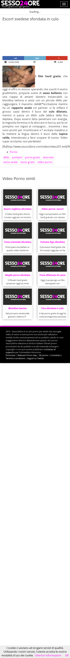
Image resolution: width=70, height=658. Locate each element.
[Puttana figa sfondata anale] (52, 230)
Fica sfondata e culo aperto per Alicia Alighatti (52, 309)
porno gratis (32, 157)
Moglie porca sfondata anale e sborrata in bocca (17, 276)
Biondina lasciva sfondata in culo (17, 309)
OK (67, 655)
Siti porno (43, 355)
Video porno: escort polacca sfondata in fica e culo (52, 209)
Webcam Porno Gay (27, 355)
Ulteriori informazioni (48, 655)
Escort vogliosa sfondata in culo (17, 209)
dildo (6, 157)
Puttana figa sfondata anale (52, 242)
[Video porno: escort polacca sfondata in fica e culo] (52, 197)
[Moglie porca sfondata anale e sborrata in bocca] (17, 263)
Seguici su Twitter (35, 358)
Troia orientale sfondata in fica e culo (17, 242)
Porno (13, 152)
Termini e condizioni (15, 358)
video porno (44, 162)
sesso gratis (27, 162)
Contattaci (55, 355)
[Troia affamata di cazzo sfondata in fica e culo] (52, 263)
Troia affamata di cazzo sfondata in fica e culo (52, 276)
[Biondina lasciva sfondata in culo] (17, 297)
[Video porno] (20, 3)
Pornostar (10, 355)
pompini (17, 157)
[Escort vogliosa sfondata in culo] (17, 197)
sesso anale (10, 162)
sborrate (48, 157)
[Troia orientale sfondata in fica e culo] (17, 230)
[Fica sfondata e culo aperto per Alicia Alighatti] (52, 297)
